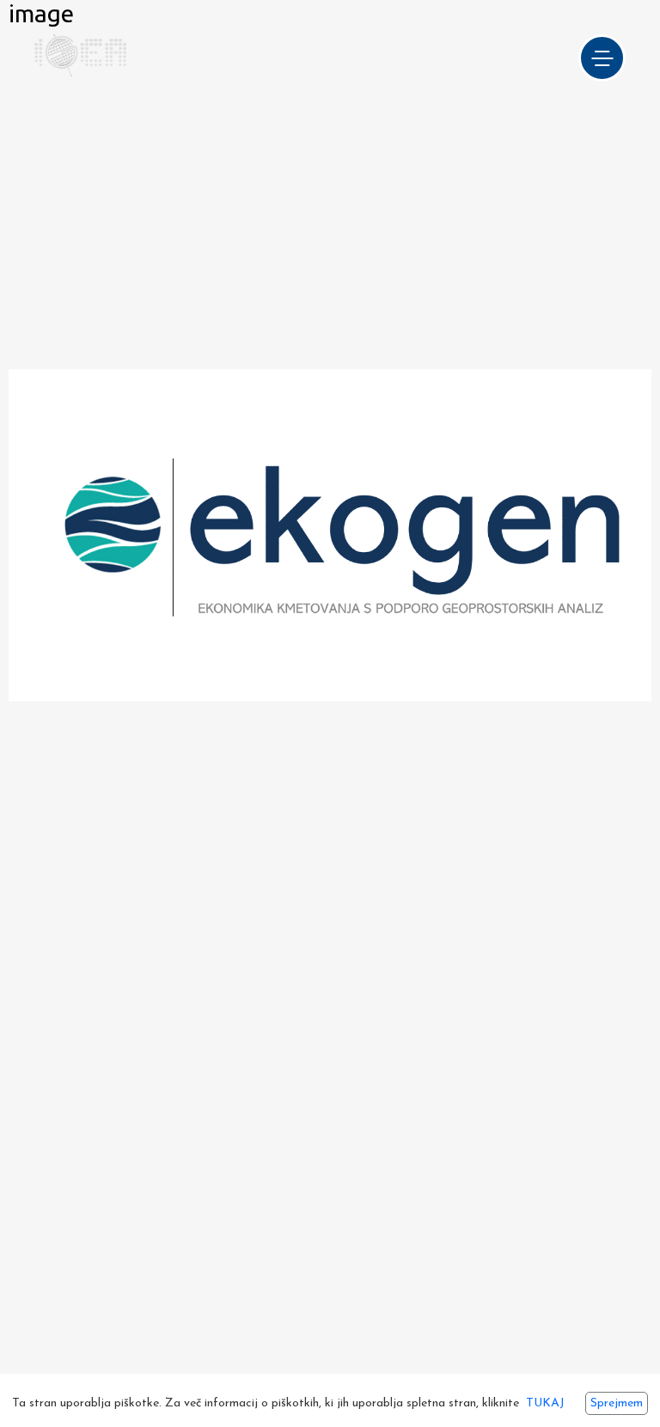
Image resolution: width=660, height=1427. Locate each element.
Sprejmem (616, 1403)
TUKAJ (545, 1403)
